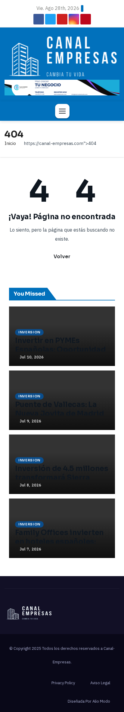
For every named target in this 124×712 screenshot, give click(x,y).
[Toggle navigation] (62, 111)
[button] (112, 111)
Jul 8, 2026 (30, 485)
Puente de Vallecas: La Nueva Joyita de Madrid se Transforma (59, 413)
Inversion (29, 332)
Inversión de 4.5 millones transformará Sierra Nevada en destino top (61, 477)
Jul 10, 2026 (32, 357)
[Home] (12, 111)
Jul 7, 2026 (30, 549)
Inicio (10, 143)
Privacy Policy (63, 682)
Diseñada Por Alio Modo (89, 701)
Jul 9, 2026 (30, 421)
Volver (62, 256)
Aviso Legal (100, 682)
